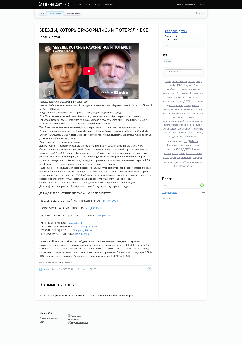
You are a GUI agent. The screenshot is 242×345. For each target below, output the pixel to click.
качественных (179, 116)
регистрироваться (190, 144)
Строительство (194, 153)
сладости (184, 148)
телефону (186, 157)
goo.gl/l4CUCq (110, 200)
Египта (195, 105)
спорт (197, 149)
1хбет (168, 81)
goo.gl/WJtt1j (104, 215)
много (167, 124)
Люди (98, 4)
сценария (175, 157)
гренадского (169, 101)
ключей (190, 116)
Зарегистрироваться (185, 4)
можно (174, 124)
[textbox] (183, 71)
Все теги (167, 61)
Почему (199, 132)
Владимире (182, 92)
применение (191, 136)
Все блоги (166, 198)
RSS (167, 45)
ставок (167, 153)
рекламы (170, 149)
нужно (199, 124)
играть (199, 109)
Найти (201, 13)
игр (192, 109)
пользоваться (170, 132)
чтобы (182, 165)
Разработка (173, 144)
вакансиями (169, 92)
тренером (169, 161)
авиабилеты (172, 88)
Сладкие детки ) (53, 4)
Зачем (187, 109)
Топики (78, 4)
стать (175, 153)
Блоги (88, 4)
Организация (184, 128)
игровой (166, 113)
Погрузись (198, 128)
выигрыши (193, 96)
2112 (189, 165)
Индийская (177, 113)
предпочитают (176, 136)
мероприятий (196, 120)
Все (42, 13)
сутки (166, 157)
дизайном (198, 101)
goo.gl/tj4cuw (85, 230)
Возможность (196, 92)
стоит (182, 153)
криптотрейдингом (172, 120)
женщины (168, 109)
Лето (185, 120)
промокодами (175, 140)
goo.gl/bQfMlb (81, 233)
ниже (191, 124)
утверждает (196, 161)
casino (191, 81)
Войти (201, 4)
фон (176, 165)
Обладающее (169, 128)
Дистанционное (175, 105)
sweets (46, 268)
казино (187, 113)
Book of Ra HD (179, 81)
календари (198, 113)
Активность (110, 4)
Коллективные (55, 13)
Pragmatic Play (190, 85)
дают (179, 101)
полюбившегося (186, 132)
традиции (197, 157)
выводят (182, 96)
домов (187, 105)
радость (190, 140)
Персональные (73, 13)
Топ (165, 185)
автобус (184, 88)
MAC (179, 85)
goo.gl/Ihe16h (76, 222)
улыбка (182, 161)
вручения (172, 96)
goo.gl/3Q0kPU (89, 226)
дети (187, 100)
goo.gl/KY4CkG (94, 208)
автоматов (194, 88)
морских (183, 124)
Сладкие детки (176, 31)
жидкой (178, 109)
